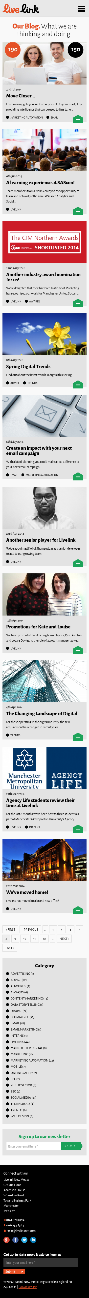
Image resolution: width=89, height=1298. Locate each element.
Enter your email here (23, 1146)
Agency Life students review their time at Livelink (40, 802)
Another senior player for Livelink (41, 539)
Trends (32, 383)
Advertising (20, 973)
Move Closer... (20, 95)
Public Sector (21, 1085)
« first (10, 929)
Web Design (20, 1116)
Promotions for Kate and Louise (38, 626)
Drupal (16, 1010)
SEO (13, 1091)
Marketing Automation (26, 117)
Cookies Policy (28, 1287)
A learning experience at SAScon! (40, 182)
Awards (35, 301)
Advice (15, 383)
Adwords (18, 986)
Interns (34, 827)
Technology (20, 1103)
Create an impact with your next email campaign (39, 450)
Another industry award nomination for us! (43, 276)
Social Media (21, 1097)
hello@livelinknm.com (21, 1230)
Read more (78, 119)
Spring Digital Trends (28, 366)
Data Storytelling (25, 1004)
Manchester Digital (27, 1048)
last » (9, 947)
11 (34, 938)
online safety (22, 1072)
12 (44, 938)
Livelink (21, 8)
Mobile (16, 1066)
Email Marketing (24, 1029)
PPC (13, 1079)
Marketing (19, 1054)
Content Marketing (27, 998)
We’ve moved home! (27, 891)
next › (64, 938)
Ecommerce (20, 1017)
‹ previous (30, 929)
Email (54, 117)
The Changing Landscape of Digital (41, 713)
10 (24, 938)
